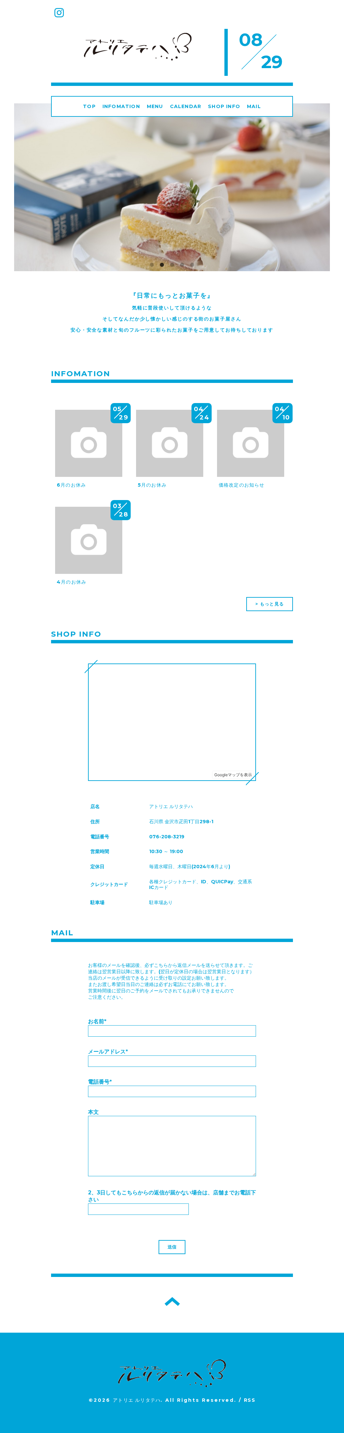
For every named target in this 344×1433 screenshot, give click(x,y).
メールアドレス (108, 1051)
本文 (93, 1112)
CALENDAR (186, 106)
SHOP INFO (224, 106)
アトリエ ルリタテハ (137, 1400)
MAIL (254, 106)
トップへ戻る (172, 1301)
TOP (89, 106)
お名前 (97, 1021)
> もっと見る (269, 603)
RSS (249, 1400)
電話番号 (100, 1082)
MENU (155, 106)
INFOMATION (121, 106)
